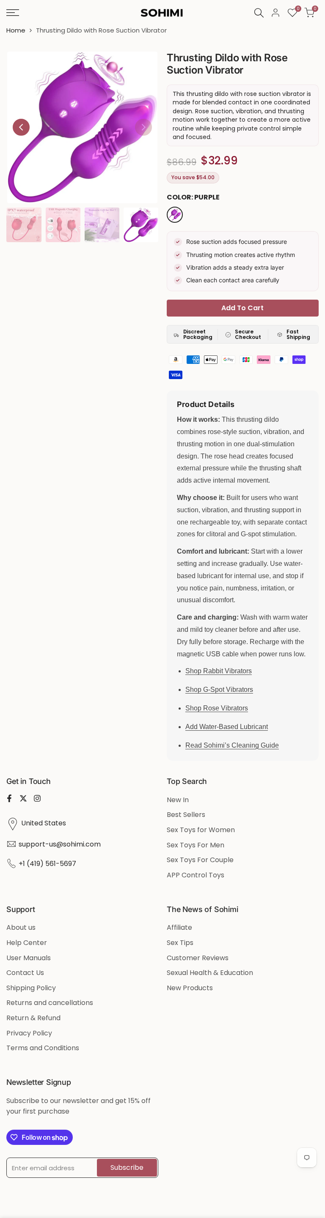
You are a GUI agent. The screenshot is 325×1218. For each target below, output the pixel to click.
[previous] (21, 127)
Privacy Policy (29, 1033)
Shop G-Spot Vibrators (219, 689)
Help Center (26, 943)
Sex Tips (180, 943)
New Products (190, 988)
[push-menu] (12, 12)
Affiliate (179, 927)
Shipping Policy (31, 988)
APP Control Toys (195, 875)
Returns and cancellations (49, 1003)
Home (15, 30)
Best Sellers (186, 814)
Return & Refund (33, 1018)
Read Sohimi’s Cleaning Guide (232, 745)
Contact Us (25, 973)
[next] (143, 127)
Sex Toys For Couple (200, 860)
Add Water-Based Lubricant (226, 726)
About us (21, 927)
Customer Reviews (198, 958)
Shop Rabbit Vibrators (218, 671)
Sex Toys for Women (201, 830)
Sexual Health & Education (210, 973)
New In (178, 800)
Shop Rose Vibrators (216, 708)
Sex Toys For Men (195, 845)
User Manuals (28, 958)
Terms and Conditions (42, 1048)
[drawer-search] (259, 13)
